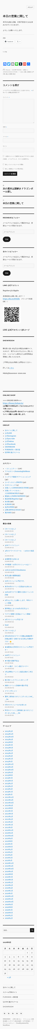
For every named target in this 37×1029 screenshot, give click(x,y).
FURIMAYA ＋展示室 (12, 450)
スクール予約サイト (10, 992)
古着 (25, 72)
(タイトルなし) (10, 529)
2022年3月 (9, 822)
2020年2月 (9, 891)
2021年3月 (9, 855)
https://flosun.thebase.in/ (13, 403)
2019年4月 (9, 918)
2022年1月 (9, 827)
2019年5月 (9, 915)
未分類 (7, 502)
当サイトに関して (11, 430)
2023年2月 (9, 792)
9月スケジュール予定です (14, 619)
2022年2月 (9, 825)
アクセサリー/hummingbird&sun (17, 471)
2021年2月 (9, 858)
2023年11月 (9, 767)
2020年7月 (9, 877)
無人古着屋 (9, 74)
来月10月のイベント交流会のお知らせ (18, 586)
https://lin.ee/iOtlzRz (11, 299)
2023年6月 (9, 781)
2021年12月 (9, 830)
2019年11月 (9, 899)
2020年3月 (9, 888)
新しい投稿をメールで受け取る (14, 169)
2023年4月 (9, 786)
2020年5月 (9, 882)
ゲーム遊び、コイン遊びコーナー (17, 666)
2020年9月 (9, 871)
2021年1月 (8, 860)
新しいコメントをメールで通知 (14, 164)
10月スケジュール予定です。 (15, 581)
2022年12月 (9, 797)
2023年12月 (9, 764)
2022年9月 (9, 805)
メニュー (30, 7)
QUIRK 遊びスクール (12, 452)
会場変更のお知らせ (12, 559)
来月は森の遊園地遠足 (13, 575)
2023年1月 (9, 794)
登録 (6, 239)
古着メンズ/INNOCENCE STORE (17, 488)
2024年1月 (9, 761)
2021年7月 (9, 844)
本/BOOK (8, 504)
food (6, 625)
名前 (5, 127)
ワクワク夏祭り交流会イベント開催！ (18, 614)
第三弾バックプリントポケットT (16, 680)
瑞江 (14, 74)
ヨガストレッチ (10, 485)
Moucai (8, 70)
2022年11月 (9, 800)
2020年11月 (9, 866)
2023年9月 (9, 772)
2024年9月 (9, 739)
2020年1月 (9, 893)
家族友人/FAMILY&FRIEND (15, 496)
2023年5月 (9, 783)
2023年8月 (9, 775)
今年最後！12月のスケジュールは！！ (18, 564)
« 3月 (9, 977)
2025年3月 (9, 731)
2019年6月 (9, 913)
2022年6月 (9, 814)
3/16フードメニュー (12, 545)
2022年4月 (9, 819)
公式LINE (8, 433)
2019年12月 (9, 896)
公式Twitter (9, 441)
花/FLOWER (9, 507)
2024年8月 (9, 742)
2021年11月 (9, 833)
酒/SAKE (8, 513)
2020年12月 (9, 863)
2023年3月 (9, 789)
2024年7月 (9, 745)
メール (5, 136)
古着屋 (29, 72)
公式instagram (10, 436)
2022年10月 (9, 803)
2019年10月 (9, 902)
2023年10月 (9, 770)
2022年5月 (9, 816)
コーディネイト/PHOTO (13, 482)
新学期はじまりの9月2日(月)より (17, 608)
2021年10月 (9, 836)
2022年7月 (9, 811)
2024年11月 (9, 734)
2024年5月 (9, 750)
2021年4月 (9, 852)
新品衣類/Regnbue (12, 499)
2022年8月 (9, 808)
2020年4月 (9, 885)
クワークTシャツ (11, 691)
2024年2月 (9, 759)
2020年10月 (9, 869)
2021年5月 (9, 849)
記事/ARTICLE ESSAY (13, 510)
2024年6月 (9, 748)
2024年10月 (9, 737)
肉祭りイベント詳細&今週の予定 (16, 685)
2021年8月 (9, 841)
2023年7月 (9, 778)
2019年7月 (9, 910)
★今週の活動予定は (12, 661)
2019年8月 (9, 907)
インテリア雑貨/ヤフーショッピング (18, 477)
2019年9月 (9, 904)
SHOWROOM (10, 447)
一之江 (21, 72)
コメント (6, 97)
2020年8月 (9, 874)
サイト (5, 146)
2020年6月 (9, 880)
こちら (11, 368)
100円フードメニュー (12, 655)
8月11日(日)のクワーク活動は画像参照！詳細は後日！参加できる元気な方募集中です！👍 (19, 638)
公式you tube (10, 439)
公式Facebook (10, 444)
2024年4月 (9, 753)
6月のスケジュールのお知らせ (15, 705)
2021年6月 (9, 847)
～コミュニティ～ (11, 469)
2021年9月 (9, 838)
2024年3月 (9, 756)
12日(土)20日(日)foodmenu (15, 570)
